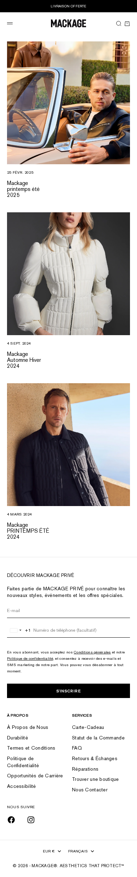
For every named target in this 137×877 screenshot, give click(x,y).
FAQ (77, 748)
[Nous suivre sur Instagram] (31, 820)
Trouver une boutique (95, 779)
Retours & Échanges (94, 758)
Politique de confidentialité (30, 658)
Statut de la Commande (98, 738)
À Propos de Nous (27, 727)
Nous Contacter (89, 789)
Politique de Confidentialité (23, 762)
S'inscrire (68, 690)
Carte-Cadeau (88, 727)
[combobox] (19, 630)
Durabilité (17, 738)
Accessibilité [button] (21, 786)
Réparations (85, 769)
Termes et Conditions (31, 748)
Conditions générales (92, 652)
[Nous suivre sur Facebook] (11, 820)
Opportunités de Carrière (35, 775)
